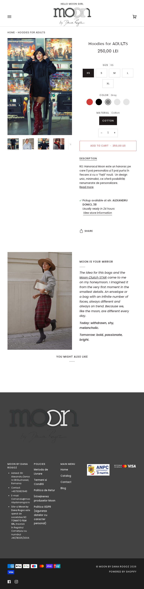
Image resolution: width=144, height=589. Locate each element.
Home (11, 32)
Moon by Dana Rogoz (114, 566)
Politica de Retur (44, 490)
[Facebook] (9, 581)
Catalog (66, 476)
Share (89, 231)
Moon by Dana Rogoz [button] (18, 465)
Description (88, 158)
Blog (63, 488)
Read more (87, 187)
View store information (97, 213)
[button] (98, 463)
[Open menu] (13, 16)
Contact (66, 482)
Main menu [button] (68, 464)
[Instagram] (16, 581)
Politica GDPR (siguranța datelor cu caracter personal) (42, 515)
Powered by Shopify (122, 571)
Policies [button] (39, 464)
